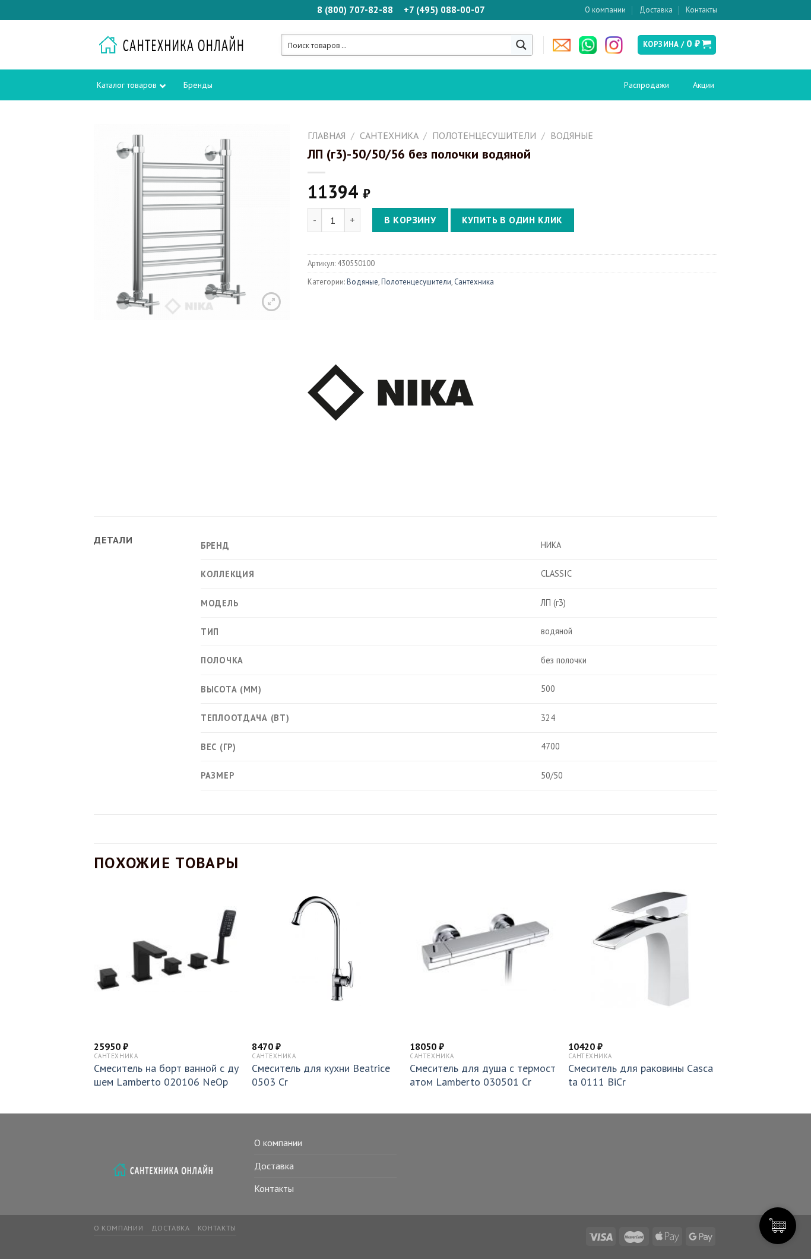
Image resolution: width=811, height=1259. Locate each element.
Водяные (571, 135)
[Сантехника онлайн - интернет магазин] (177, 45)
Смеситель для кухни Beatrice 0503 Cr (321, 1075)
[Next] (714, 1000)
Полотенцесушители (484, 135)
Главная (327, 135)
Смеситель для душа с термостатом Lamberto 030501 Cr (483, 1075)
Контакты (701, 10)
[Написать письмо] (564, 45)
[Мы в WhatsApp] (591, 45)
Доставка (656, 10)
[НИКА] (391, 390)
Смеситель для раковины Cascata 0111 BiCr (640, 1075)
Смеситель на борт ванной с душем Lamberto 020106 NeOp (166, 1075)
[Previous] (94, 1000)
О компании (605, 10)
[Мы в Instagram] (617, 45)
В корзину (410, 220)
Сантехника (389, 135)
